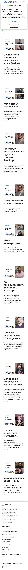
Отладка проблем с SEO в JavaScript (13, 202)
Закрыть (14, 21)
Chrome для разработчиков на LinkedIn (11, 554)
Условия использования (6, 563)
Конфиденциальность (18, 563)
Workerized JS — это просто (11, 105)
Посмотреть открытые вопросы (9, 531)
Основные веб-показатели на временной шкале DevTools (12, 59)
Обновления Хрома (6, 539)
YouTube (4, 552)
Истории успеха (6, 541)
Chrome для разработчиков (8, 537)
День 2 (3, 30)
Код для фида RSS (6, 556)
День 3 (7, 30)
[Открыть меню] (2, 1)
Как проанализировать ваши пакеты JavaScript (14, 286)
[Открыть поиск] (21, 2)
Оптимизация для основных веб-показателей (13, 381)
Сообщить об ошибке (7, 529)
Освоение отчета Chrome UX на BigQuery (12, 335)
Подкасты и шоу (6, 544)
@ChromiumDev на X (7, 549)
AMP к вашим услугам (12, 242)
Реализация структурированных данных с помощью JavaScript (14, 154)
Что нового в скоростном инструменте (11, 433)
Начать (14, 26)
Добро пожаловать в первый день (14, 479)
